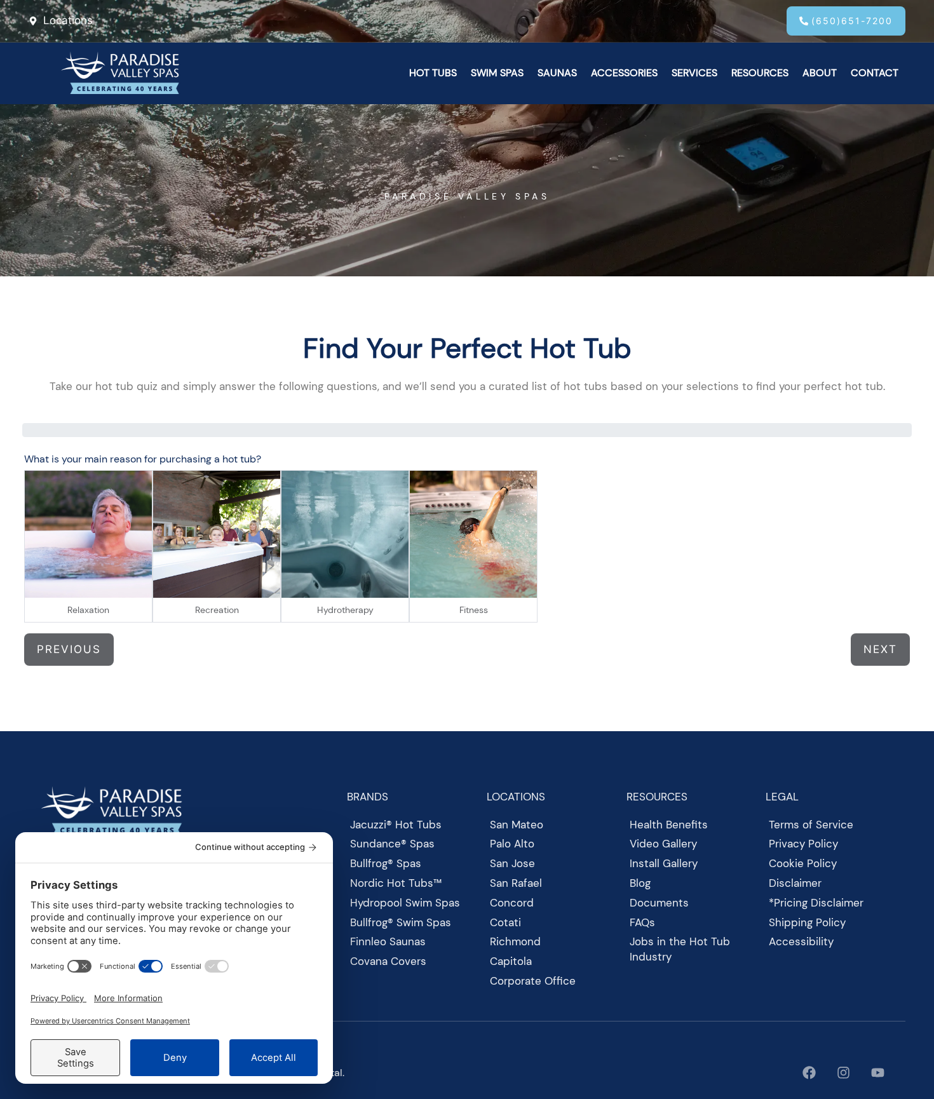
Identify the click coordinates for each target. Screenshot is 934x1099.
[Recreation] (216, 534)
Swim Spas (497, 72)
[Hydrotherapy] (345, 534)
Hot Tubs (433, 72)
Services (694, 72)
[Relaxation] (88, 534)
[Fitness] (473, 534)
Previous (69, 649)
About (819, 72)
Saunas (557, 72)
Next (880, 649)
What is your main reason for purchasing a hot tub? (142, 459)
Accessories (624, 72)
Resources (759, 72)
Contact (874, 72)
